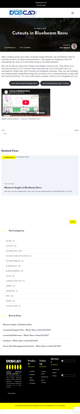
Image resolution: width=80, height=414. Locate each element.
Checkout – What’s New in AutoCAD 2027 (20, 341)
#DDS (5, 133)
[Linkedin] (15, 367)
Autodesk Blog (11, 251)
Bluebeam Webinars (13, 271)
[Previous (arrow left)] (0, 413)
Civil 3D (8, 276)
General (9, 286)
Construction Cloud (14, 281)
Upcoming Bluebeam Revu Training (55, 83)
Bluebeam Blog (10, 47)
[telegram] (72, 134)
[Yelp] (18, 367)
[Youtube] (20, 367)
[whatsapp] (68, 134)
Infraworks (10, 291)
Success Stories (12, 306)
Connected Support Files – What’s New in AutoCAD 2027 (27, 330)
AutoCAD (9, 246)
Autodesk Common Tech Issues (17, 256)
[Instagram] (12, 367)
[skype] (77, 134)
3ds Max (9, 241)
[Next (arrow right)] (2, 413)
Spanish (9, 301)
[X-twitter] (10, 367)
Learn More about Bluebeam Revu (24, 83)
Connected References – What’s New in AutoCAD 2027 (26, 335)
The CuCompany (59, 405)
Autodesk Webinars (13, 261)
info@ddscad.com (41, 2)
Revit (8, 296)
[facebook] (59, 134)
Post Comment (25, 47)
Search (72, 222)
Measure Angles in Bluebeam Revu (23, 188)
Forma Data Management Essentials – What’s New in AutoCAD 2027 (32, 346)
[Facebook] (7, 367)
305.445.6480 (41, 5)
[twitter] (63, 134)
